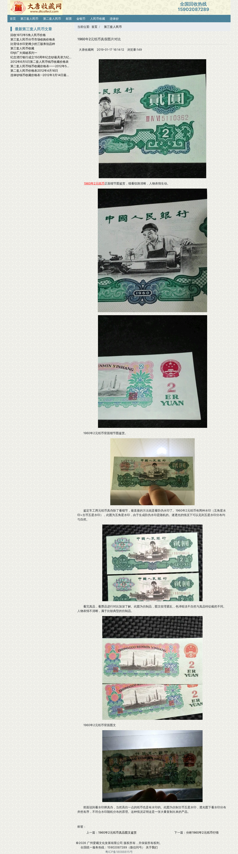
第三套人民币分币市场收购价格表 (32, 39)
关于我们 (152, 847)
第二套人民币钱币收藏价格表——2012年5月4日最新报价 (48, 66)
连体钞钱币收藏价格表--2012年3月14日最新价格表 (44, 75)
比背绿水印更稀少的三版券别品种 (32, 44)
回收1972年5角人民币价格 (28, 35)
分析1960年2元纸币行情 (202, 832)
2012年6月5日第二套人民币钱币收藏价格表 (39, 61)
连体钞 (114, 18)
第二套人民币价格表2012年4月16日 (34, 70)
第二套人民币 (52, 18)
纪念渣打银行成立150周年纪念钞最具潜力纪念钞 (42, 57)
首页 (13, 18)
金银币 (80, 18)
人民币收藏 (97, 18)
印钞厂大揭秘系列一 (23, 53)
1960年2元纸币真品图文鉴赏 (117, 832)
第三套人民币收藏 (22, 48)
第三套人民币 (29, 18)
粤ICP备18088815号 (119, 852)
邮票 (69, 18)
